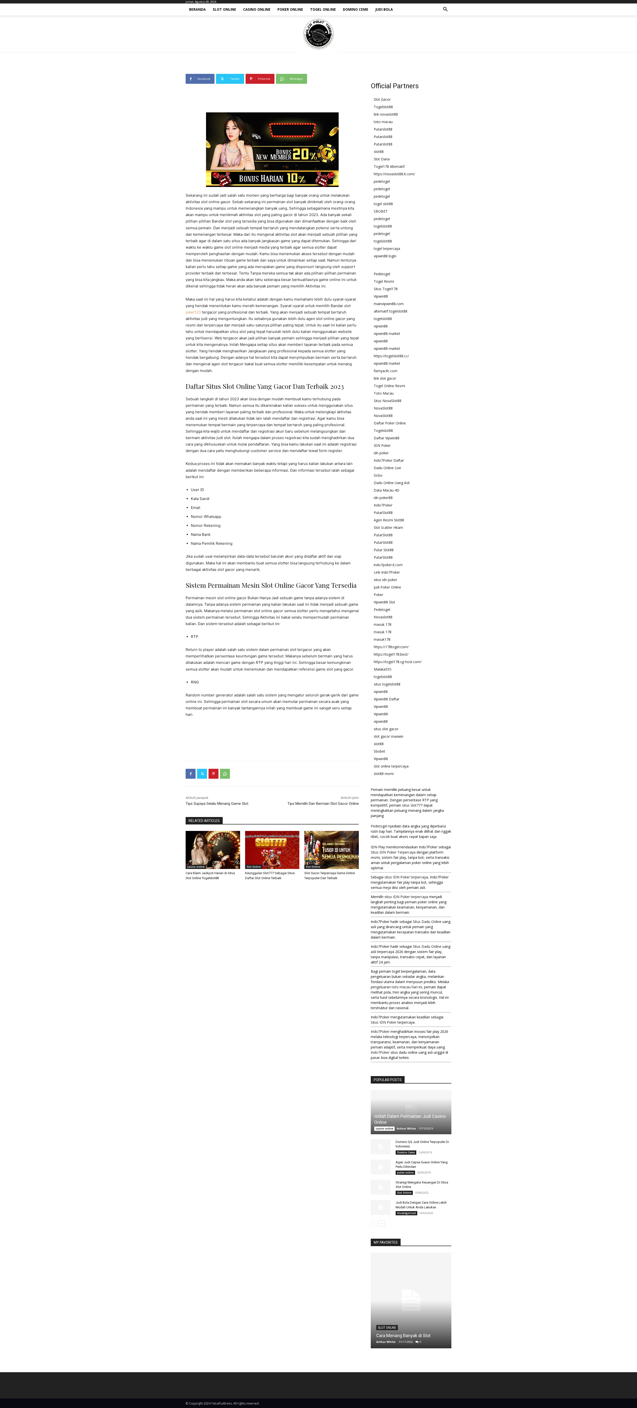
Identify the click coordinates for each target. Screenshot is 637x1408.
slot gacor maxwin (388, 736)
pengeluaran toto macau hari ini (396, 987)
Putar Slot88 (384, 549)
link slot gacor (385, 378)
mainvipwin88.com (389, 303)
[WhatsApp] (225, 774)
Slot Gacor (382, 99)
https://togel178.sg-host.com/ (398, 661)
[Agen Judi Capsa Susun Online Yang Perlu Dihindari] (381, 1167)
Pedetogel (382, 274)
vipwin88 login (385, 256)
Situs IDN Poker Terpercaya (393, 852)
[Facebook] (191, 774)
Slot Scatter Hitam (388, 527)
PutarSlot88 (383, 512)
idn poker (381, 453)
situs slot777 (412, 805)
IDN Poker (382, 445)
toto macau (383, 121)
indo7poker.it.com (388, 564)
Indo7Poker (383, 505)
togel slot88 (383, 203)
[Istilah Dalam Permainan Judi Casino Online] (411, 1112)
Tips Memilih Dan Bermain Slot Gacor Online (323, 803)
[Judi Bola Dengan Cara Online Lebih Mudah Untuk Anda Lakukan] (381, 1207)
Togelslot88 (383, 106)
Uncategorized (406, 1213)
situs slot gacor (386, 729)
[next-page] (382, 1223)
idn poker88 (383, 497)
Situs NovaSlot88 (387, 400)
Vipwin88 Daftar (386, 699)
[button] (445, 9)
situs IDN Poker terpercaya (406, 877)
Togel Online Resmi (389, 385)
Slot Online (254, 866)
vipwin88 (381, 326)
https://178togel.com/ (391, 646)
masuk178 (382, 639)
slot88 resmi (384, 773)
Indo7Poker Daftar (389, 460)
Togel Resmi (384, 281)
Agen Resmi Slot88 (389, 520)
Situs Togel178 (386, 288)
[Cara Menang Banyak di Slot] (411, 1300)
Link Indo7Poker (387, 572)
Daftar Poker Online (390, 423)
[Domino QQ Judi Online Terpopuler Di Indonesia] (381, 1146)
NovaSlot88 (383, 408)
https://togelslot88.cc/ (391, 356)
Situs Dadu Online (427, 921)
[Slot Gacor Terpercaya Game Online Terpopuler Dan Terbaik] (331, 850)
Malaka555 (382, 669)
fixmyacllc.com (385, 370)
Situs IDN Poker (383, 1022)
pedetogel (382, 181)
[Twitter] (202, 774)
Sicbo (378, 475)
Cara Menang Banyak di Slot (403, 1335)
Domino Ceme (406, 1152)
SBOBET (381, 211)
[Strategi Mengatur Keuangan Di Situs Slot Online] (381, 1187)
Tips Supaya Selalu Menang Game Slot (217, 803)
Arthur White (406, 1128)
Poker (378, 594)
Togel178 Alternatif (389, 166)
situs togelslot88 (387, 684)
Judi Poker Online (387, 587)
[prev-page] (374, 1223)
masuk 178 (382, 624)
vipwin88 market (387, 333)
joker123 (193, 312)
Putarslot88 (383, 129)
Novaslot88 (383, 617)
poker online (405, 1172)
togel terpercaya (387, 248)
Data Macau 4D (386, 490)
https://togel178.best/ (391, 654)
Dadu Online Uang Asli (392, 482)
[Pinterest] (213, 774)
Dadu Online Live (387, 467)
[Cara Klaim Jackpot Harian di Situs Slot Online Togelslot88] (213, 850)
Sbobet (379, 751)
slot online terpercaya (391, 766)
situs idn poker (385, 579)
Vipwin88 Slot (384, 602)
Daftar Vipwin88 (386, 438)
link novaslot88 (386, 114)
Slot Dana (382, 159)
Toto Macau (384, 393)
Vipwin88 (381, 296)
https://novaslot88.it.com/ (394, 174)
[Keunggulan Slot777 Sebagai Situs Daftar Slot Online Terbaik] (272, 850)
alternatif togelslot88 (390, 311)
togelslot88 (383, 226)
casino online (196, 866)
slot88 (379, 151)
